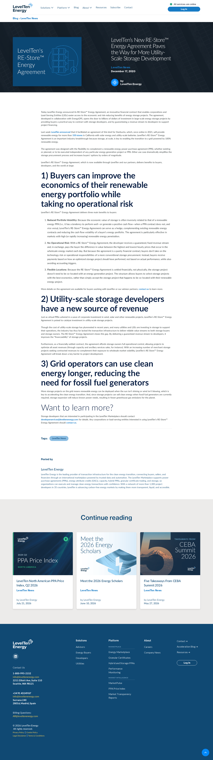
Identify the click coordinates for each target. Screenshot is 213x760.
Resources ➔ (183, 652)
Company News (152, 652)
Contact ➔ (182, 641)
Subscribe (115, 7)
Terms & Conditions (36, 736)
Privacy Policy (18, 732)
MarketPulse (115, 683)
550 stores (77, 135)
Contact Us (19, 667)
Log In (184, 9)
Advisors (80, 646)
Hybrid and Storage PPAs (122, 663)
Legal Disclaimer (19, 736)
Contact (128, 7)
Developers (82, 658)
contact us (144, 289)
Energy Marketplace (119, 652)
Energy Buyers (83, 652)
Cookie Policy (32, 732)
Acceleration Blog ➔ (187, 646)
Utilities (80, 663)
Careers (148, 646)
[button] (47, 8)
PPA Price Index (117, 688)
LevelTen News (29, 18)
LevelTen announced (60, 132)
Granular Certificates (120, 657)
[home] (23, 7)
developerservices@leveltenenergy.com (59, 420)
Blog (76, 7)
